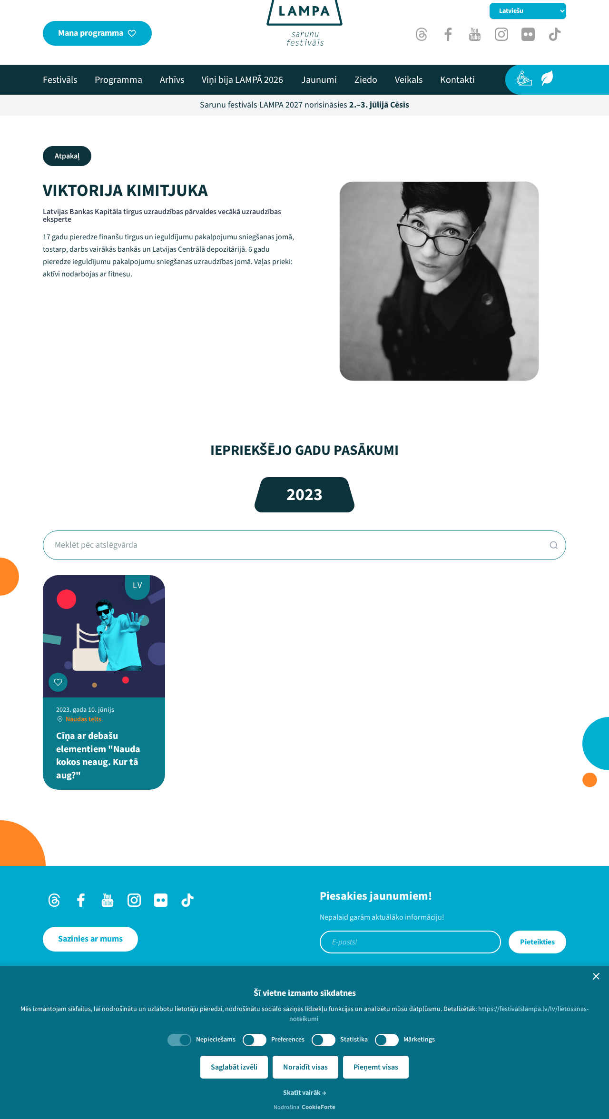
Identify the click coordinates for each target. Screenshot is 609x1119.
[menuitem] (60, 80)
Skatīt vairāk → (304, 1093)
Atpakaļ (67, 156)
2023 (304, 494)
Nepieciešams (216, 1039)
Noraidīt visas (305, 1067)
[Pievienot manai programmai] (58, 682)
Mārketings (419, 1039)
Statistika (354, 1039)
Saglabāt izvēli (234, 1067)
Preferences (287, 1039)
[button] (596, 976)
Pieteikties (537, 942)
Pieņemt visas (376, 1067)
